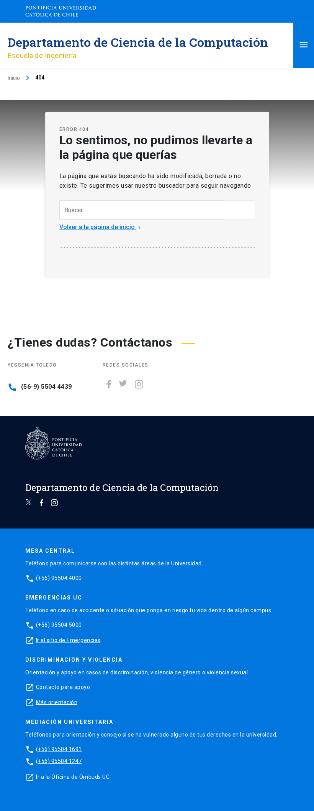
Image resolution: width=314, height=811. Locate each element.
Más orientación (57, 702)
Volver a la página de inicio (100, 227)
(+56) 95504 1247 (59, 761)
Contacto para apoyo (63, 687)
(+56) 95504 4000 (59, 578)
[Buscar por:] (141, 210)
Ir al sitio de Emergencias (68, 640)
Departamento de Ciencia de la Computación (138, 42)
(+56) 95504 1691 (59, 749)
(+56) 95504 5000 (59, 624)
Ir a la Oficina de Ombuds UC (73, 776)
